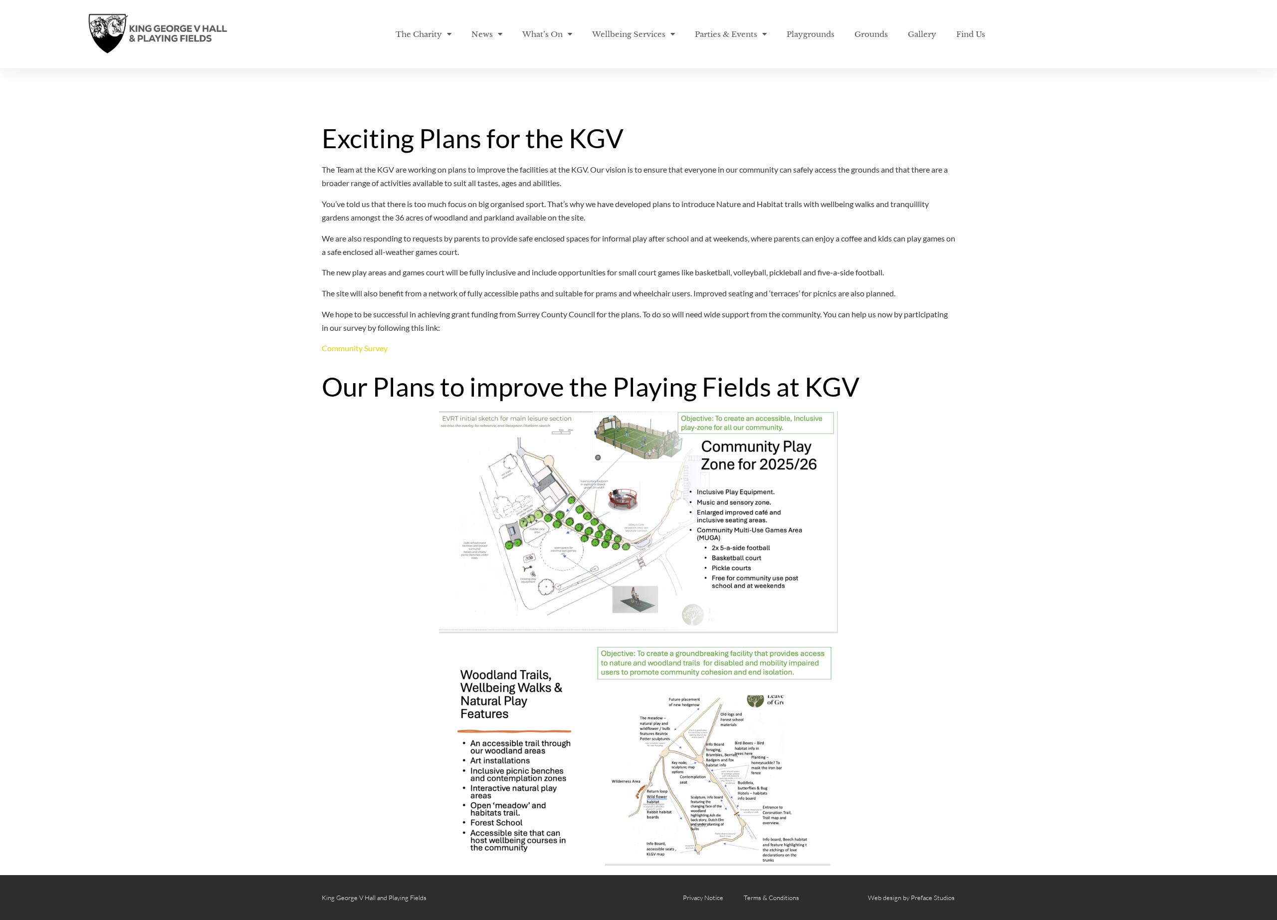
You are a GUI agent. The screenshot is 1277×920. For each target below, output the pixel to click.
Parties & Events (726, 34)
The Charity (419, 34)
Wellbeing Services (628, 34)
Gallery (922, 34)
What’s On (542, 34)
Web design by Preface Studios (911, 898)
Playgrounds (811, 34)
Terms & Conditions (771, 898)
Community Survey (355, 348)
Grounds (871, 34)
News (482, 34)
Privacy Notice (703, 898)
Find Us (970, 34)
